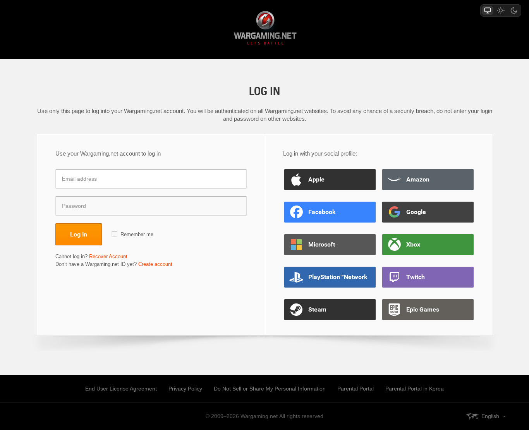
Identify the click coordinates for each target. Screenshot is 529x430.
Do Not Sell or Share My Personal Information (270, 388)
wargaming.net (264, 29)
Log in (78, 234)
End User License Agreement (121, 388)
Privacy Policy (185, 388)
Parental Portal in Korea (414, 388)
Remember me (136, 234)
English (490, 416)
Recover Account (108, 256)
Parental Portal (355, 388)
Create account (155, 264)
